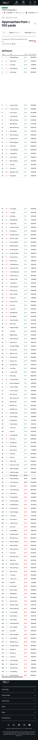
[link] (6, 3)
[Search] (4, 32)
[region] (19, 365)
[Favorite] (8, 57)
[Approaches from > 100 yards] (35, 23)
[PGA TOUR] (6, 682)
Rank (3, 54)
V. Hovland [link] (31, 12)
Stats (3, 17)
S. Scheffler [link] (9, 12)
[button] (4, 33)
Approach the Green (12, 17)
